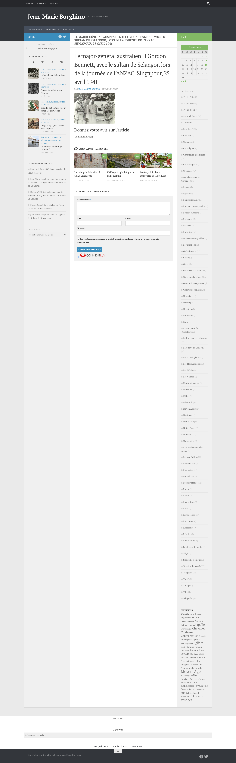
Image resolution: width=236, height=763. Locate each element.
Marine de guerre (191, 383)
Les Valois (188, 370)
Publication (51, 29)
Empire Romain (190, 199)
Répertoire (188, 527)
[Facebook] (60, 36)
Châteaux (187, 632)
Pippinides (188, 469)
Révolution (188, 540)
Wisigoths (188, 598)
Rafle (185, 508)
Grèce (186, 264)
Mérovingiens (187, 675)
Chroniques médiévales (194, 154)
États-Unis (45, 137)
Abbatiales (186, 614)
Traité (186, 579)
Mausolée (187, 389)
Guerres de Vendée (192, 289)
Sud (183, 693)
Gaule (186, 257)
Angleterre (186, 617)
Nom (80, 218)
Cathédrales (186, 625)
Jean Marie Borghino (89, 89)
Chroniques (188, 148)
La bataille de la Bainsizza (53, 75)
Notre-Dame (189, 428)
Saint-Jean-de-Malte (192, 547)
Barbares (199, 621)
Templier (185, 696)
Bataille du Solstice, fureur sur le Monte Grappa (53, 109)
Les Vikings (188, 376)
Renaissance (189, 514)
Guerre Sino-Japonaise (193, 283)
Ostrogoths (188, 441)
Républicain (201, 689)
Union (193, 696)
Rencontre (68, 29)
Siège (185, 553)
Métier (186, 396)
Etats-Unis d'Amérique (192, 650)
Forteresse (187, 653)
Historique (188, 296)
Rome (183, 682)
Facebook (118, 718)
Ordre (192, 679)
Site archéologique (192, 559)
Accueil (29, 3)
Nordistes (185, 679)
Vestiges (186, 700)
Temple (196, 693)
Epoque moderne (191, 212)
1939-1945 (188, 103)
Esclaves (187, 225)
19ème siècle (189, 109)
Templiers (187, 572)
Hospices (187, 309)
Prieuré (197, 679)
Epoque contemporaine (194, 206)
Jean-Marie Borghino (56, 16)
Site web (81, 228)
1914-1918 (44, 69)
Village (186, 585)
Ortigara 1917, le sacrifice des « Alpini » (52, 127)
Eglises (198, 643)
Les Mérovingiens (191, 363)
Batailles (53, 3)
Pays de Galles (190, 457)
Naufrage (187, 415)
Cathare (187, 141)
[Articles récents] (32, 62)
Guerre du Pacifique (192, 277)
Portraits (41, 3)
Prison (186, 495)
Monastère (198, 668)
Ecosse (186, 187)
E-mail (128, 218)
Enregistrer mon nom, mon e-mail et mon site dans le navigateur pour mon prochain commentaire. (118, 241)
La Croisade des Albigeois (195, 338)
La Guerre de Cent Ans (193, 347)
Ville (185, 592)
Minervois (188, 402)
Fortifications (189, 244)
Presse (186, 489)
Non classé (188, 421)
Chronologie (189, 164)
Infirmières (188, 315)
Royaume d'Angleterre (189, 684)
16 (206, 64)
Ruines (192, 689)
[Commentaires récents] (52, 62)
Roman (202, 679)
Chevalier (198, 628)
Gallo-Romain (189, 251)
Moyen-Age (188, 408)
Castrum (187, 135)
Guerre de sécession (192, 270)
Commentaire (84, 199)
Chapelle (199, 625)
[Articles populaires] (42, 62)
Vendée (200, 696)
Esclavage (188, 219)
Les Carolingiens (191, 357)
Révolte (187, 534)
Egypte (186, 193)
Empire (183, 647)
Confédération (189, 636)
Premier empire (190, 482)
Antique (195, 617)
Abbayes (196, 614)
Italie (62, 69)
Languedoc (194, 665)
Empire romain (194, 646)
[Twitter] (64, 36)
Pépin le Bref (189, 463)
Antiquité (187, 122)
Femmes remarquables (193, 238)
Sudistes (189, 693)
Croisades (187, 170)
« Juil (183, 81)
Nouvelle (45, 72)
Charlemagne (186, 629)
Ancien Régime (190, 116)
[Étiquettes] (61, 62)
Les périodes (34, 29)
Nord (196, 675)
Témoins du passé (191, 566)
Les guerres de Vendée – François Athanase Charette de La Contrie (47, 182)
